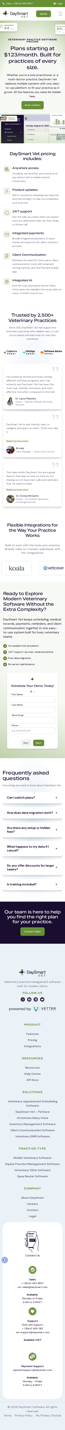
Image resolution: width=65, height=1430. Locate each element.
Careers (32, 1204)
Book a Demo (32, 105)
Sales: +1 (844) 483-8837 (19, 3)
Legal (32, 1216)
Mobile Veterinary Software (32, 1158)
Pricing (32, 1040)
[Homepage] (16, 14)
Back (26, 742)
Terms (8, 1415)
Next (38, 743)
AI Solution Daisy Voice (32, 1118)
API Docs (33, 1080)
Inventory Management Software (32, 1124)
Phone (14, 725)
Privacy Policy (24, 1415)
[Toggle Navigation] (60, 14)
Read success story (17, 440)
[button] (5, 1260)
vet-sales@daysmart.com (32, 1287)
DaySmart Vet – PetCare (33, 1112)
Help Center (32, 1074)
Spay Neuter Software (32, 1176)
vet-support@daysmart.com (32, 1332)
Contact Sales (32, 931)
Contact (32, 1210)
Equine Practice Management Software (32, 1164)
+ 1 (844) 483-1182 (32, 1328)
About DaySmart (32, 1198)
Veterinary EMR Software (32, 1136)
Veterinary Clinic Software (32, 1170)
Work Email (16, 715)
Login (60, 3)
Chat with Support (32, 1324)
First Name (16, 694)
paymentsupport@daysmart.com (32, 1370)
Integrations (32, 1046)
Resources (32, 1068)
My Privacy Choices (48, 1415)
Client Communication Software (32, 1130)
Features (32, 1034)
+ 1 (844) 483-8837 (32, 1283)
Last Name (16, 705)
